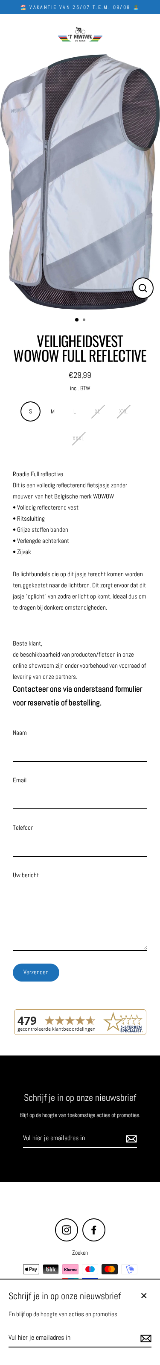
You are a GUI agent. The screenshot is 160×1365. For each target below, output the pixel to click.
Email (19, 780)
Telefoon (23, 827)
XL (97, 411)
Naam (20, 732)
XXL (123, 411)
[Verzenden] (130, 1138)
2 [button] (85, 320)
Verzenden (36, 972)
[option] (80, 182)
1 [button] (77, 320)
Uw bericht (26, 875)
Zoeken (80, 1252)
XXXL (78, 438)
